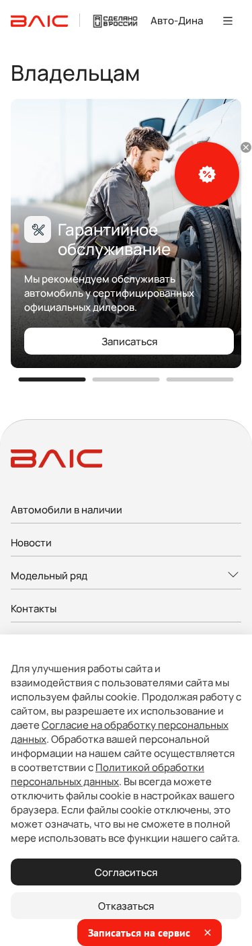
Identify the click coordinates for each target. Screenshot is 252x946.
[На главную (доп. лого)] (115, 20)
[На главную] (39, 20)
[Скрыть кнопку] (246, 147)
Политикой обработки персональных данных (107, 774)
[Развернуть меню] (126, 576)
